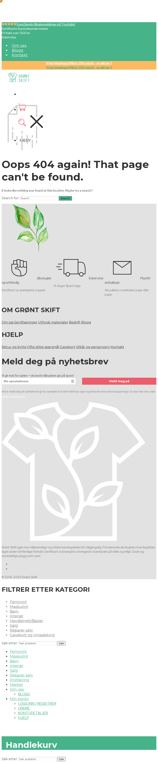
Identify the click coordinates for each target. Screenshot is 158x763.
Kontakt (20, 55)
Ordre (24, 708)
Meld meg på (119, 381)
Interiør (16, 616)
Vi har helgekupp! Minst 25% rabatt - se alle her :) (79, 63)
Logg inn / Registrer (37, 703)
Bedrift (74, 322)
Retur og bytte (14, 347)
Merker (16, 684)
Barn (14, 611)
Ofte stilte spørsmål (43, 347)
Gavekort (67, 347)
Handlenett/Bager (26, 621)
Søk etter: (10, 643)
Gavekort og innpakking (32, 635)
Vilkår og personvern (93, 347)
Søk (61, 643)
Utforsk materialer (53, 322)
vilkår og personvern (14, 396)
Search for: (10, 198)
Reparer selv (21, 630)
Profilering (19, 680)
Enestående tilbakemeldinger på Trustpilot (46, 24)
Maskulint (19, 606)
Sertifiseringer (25, 322)
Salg (14, 625)
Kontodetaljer (33, 713)
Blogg (17, 50)
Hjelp (23, 717)
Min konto (19, 699)
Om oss (19, 45)
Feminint (18, 602)
